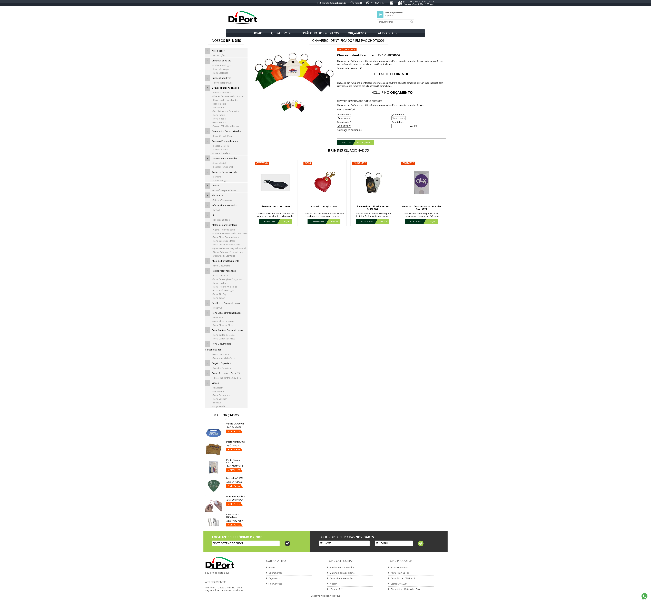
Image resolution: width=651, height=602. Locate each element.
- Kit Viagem (217, 387)
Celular (215, 185)
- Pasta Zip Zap (219, 294)
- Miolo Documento (221, 265)
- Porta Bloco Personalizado (225, 237)
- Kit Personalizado (221, 219)
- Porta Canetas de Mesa (223, 240)
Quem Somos (281, 33)
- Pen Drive (217, 307)
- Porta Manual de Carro (223, 358)
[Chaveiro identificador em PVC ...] (293, 72)
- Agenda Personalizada (223, 229)
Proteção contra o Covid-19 (226, 373)
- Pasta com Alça (220, 275)
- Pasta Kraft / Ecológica (223, 290)
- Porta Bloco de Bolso (223, 321)
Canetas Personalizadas (224, 158)
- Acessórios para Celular (224, 190)
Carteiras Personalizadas (225, 171)
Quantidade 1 (344, 115)
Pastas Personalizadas (224, 270)
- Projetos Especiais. (221, 368)
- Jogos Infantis (219, 103)
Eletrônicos (217, 195)
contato (325, 3)
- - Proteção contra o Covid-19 (226, 377)
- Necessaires (218, 107)
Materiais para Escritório (224, 224)
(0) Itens (394, 14)
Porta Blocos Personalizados (227, 312)
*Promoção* (218, 50)
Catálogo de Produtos (320, 33)
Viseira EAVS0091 (399, 567)
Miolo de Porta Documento (225, 260)
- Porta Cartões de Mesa (223, 338)
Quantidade (397, 122)
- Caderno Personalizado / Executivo (229, 233)
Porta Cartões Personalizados (227, 330)
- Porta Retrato (219, 122)
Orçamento (357, 33)
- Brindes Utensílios (221, 92)
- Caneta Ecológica (221, 69)
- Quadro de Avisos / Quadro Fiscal (229, 248)
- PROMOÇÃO (218, 55)
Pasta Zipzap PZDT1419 (403, 578)
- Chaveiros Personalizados (225, 100)
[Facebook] (391, 3)
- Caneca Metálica (220, 145)
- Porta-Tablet (218, 298)
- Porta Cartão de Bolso (223, 335)
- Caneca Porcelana (221, 153)
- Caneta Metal (219, 163)
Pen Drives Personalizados (226, 302)
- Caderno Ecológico (221, 65)
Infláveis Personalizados (225, 205)
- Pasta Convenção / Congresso (227, 279)
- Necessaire (218, 391)
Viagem (216, 382)
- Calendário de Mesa (222, 136)
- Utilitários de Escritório (223, 255)
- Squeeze (216, 402)
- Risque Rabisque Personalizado (227, 252)
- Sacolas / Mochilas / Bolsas (225, 126)
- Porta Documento (221, 354)
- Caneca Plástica (220, 149)
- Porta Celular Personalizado (226, 244)
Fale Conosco (388, 33)
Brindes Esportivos (221, 77)
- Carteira (216, 176)
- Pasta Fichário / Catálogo (224, 286)
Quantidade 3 (344, 122)
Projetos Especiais (221, 363)
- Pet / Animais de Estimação (225, 111)
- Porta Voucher (219, 398)
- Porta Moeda (219, 118)
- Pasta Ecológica (220, 72)
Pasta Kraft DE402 (400, 572)
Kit (213, 215)
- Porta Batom (218, 115)
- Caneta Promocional (222, 166)
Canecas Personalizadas (225, 141)
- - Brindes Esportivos (222, 82)
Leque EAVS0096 (399, 583)
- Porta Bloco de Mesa (222, 325)
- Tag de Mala (218, 406)
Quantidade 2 (398, 115)
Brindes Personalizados (225, 87)
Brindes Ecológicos (221, 60)
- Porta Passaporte (221, 395)
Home (257, 33)
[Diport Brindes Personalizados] (242, 17)
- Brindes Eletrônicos (222, 200)
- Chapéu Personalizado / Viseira (227, 96)
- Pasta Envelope (220, 283)
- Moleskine (217, 317)
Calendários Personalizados (226, 131)
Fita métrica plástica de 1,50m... (406, 589)
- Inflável (216, 210)
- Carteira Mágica (220, 180)
